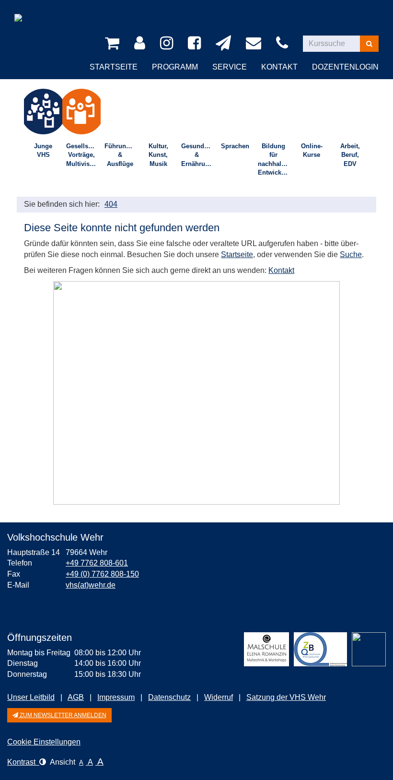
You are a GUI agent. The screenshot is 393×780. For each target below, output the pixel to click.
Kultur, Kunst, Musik (158, 154)
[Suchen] (369, 43)
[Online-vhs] (369, 649)
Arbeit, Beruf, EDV (350, 154)
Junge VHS (43, 150)
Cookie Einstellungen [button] (44, 742)
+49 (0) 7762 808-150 (102, 574)
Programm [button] (175, 67)
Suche (351, 254)
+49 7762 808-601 (97, 563)
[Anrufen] (283, 43)
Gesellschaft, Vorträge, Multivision (83, 154)
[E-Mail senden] (255, 43)
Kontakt (281, 270)
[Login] (141, 43)
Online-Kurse (312, 150)
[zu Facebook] (196, 43)
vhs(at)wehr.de (91, 585)
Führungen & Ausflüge (120, 154)
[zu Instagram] (168, 43)
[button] (59, 715)
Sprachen (235, 146)
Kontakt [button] (279, 67)
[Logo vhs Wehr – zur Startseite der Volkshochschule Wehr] (43, 12)
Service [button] (229, 67)
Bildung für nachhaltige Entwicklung (275, 159)
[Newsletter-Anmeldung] (225, 43)
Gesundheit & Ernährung (198, 154)
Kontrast (23, 762)
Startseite (114, 67)
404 (110, 204)
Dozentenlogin (345, 67)
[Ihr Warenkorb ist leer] (114, 43)
